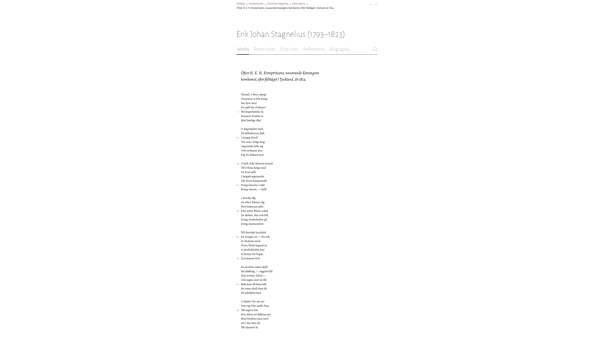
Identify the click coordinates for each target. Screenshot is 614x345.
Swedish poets (256, 3)
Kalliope (241, 3)
